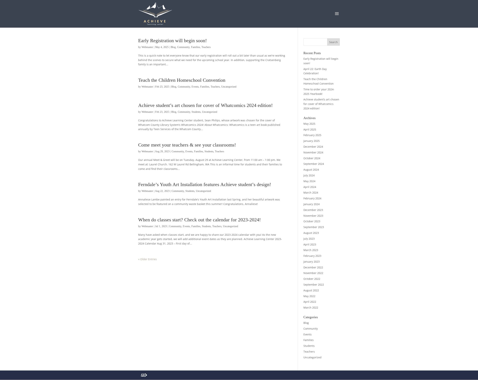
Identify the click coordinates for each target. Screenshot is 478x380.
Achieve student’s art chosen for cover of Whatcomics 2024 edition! (205, 105)
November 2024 (313, 152)
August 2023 (311, 233)
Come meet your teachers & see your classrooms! (187, 145)
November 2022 (313, 273)
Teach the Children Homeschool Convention (181, 80)
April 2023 (309, 244)
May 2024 (309, 181)
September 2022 (313, 284)
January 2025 (311, 141)
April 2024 (309, 187)
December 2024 (313, 146)
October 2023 (311, 221)
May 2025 (309, 123)
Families (195, 47)
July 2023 (309, 238)
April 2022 (309, 301)
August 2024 (311, 169)
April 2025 (309, 129)
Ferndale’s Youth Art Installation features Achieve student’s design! (204, 184)
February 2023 (312, 256)
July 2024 (309, 175)
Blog (173, 47)
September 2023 (313, 227)
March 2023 (310, 250)
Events (195, 86)
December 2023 (313, 210)
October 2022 (311, 279)
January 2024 (311, 204)
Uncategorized (228, 86)
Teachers (206, 47)
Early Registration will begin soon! (172, 40)
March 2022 (310, 307)
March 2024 (310, 192)
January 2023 (311, 261)
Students (196, 111)
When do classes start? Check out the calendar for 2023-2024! (199, 219)
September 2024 (313, 164)
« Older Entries (147, 259)
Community (183, 47)
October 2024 (311, 158)
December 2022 (313, 267)
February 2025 (312, 135)
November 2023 (313, 215)
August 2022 (311, 290)
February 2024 (312, 198)
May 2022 (309, 296)
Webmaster (147, 47)
